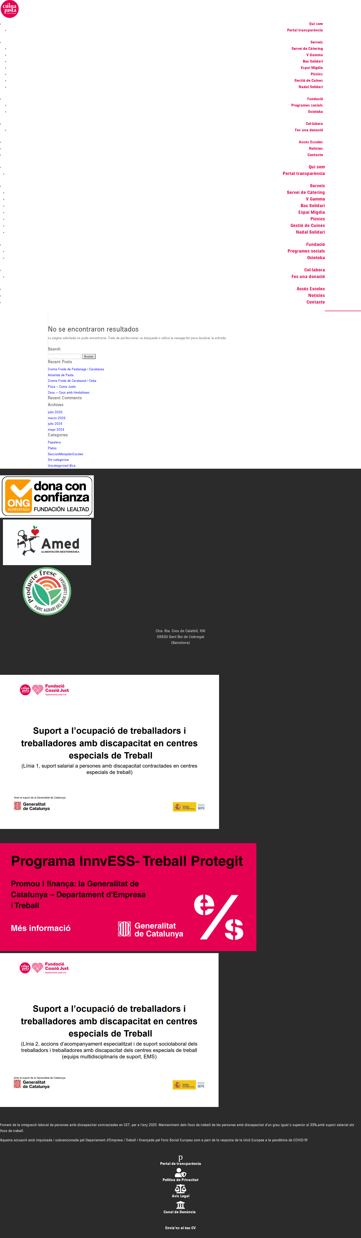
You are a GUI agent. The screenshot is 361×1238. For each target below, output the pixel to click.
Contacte (315, 154)
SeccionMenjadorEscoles (65, 454)
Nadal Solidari (311, 86)
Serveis (316, 42)
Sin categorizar (58, 460)
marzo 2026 (57, 418)
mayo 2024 (56, 429)
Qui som (316, 23)
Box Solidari (313, 61)
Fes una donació (309, 130)
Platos (52, 448)
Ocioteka (315, 111)
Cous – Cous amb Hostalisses (68, 392)
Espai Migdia (312, 67)
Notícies (316, 148)
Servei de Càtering (307, 48)
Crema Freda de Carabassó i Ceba (72, 381)
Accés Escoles (311, 142)
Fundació (315, 98)
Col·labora (314, 123)
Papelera (54, 442)
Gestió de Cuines (308, 80)
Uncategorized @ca (61, 465)
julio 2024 (55, 424)
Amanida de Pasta (60, 375)
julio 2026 (55, 412)
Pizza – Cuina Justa (62, 386)
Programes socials (307, 105)
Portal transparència (305, 30)
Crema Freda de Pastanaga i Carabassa (76, 369)
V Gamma (314, 55)
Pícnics (317, 74)
